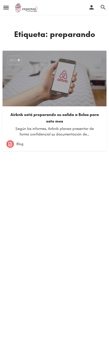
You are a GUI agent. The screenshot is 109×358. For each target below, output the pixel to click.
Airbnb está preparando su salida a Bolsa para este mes (54, 118)
